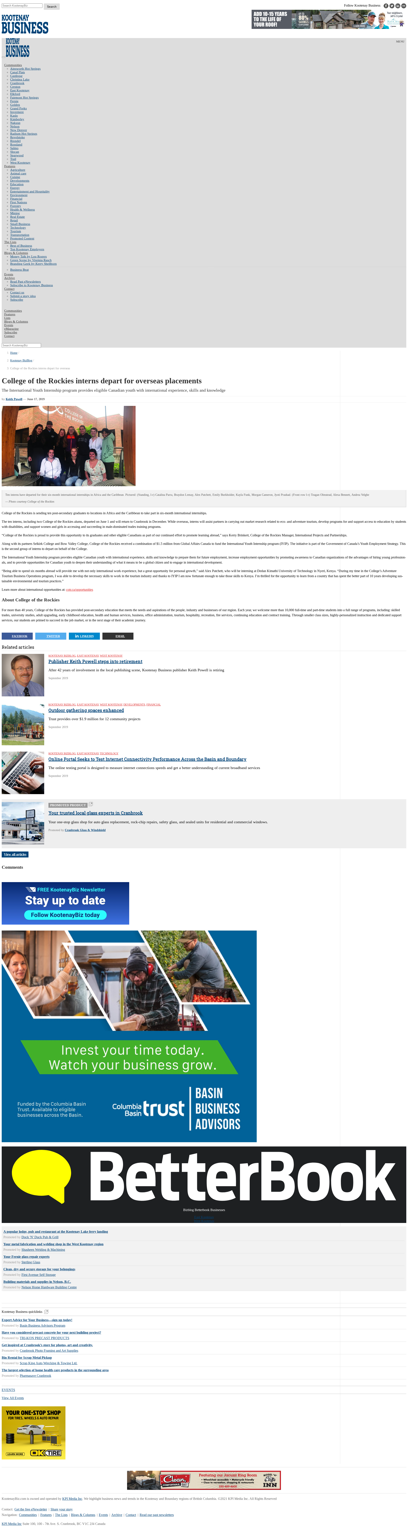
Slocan (14, 151)
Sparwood (17, 155)
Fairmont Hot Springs (24, 97)
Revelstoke (17, 137)
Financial (16, 198)
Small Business (20, 224)
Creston (15, 86)
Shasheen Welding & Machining (43, 1249)
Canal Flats (17, 72)
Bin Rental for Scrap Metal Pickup (27, 1357)
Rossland (16, 144)
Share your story (62, 1509)
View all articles (15, 854)
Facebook (19, 636)
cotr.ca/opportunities (79, 589)
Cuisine (15, 177)
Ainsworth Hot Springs (25, 68)
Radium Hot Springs (23, 133)
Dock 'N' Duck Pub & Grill (39, 1237)
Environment (18, 195)
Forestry (15, 206)
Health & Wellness (22, 209)
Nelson (15, 126)
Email (120, 636)
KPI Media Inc (72, 1498)
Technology (18, 227)
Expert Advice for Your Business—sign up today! (37, 1320)
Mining (15, 213)
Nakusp (15, 123)
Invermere (17, 112)
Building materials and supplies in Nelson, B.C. (37, 1282)
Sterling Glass (30, 1262)
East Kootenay (20, 90)
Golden (15, 104)
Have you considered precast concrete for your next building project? (51, 1332)
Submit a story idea (23, 296)
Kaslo (14, 115)
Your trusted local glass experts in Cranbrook (95, 813)
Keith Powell (14, 399)
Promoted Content (22, 238)
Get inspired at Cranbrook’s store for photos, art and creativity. (47, 1345)
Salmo (14, 148)
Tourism (15, 231)
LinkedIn (87, 636)
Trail (13, 159)
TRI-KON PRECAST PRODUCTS (44, 1338)
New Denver (18, 130)
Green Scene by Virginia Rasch (31, 260)
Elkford (15, 94)
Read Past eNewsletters (25, 281)
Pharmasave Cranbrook (35, 1375)
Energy (15, 188)
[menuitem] (208, 69)
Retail (14, 220)
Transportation (19, 235)
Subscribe (16, 299)
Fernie (14, 101)
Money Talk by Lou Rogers (28, 256)
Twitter (53, 636)
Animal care (18, 173)
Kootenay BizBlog (21, 360)
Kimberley (17, 119)
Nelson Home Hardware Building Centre (49, 1287)
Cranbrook (17, 83)
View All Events (13, 1398)
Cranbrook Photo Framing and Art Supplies (49, 1350)
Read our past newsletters (157, 1515)
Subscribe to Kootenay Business (31, 285)
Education (17, 184)
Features (9, 166)
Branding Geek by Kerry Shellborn (33, 263)
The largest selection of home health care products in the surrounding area (55, 1370)
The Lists (10, 242)
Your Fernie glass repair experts (26, 1256)
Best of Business (21, 245)
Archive (9, 278)
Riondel (15, 141)
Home (13, 352)
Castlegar (16, 76)
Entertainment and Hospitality (30, 191)
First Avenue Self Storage (38, 1275)
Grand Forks (18, 108)
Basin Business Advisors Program (42, 1325)
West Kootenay (20, 162)
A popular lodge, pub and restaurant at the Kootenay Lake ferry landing (55, 1231)
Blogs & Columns (16, 253)
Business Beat (19, 269)
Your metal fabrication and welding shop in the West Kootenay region (53, 1244)
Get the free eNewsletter (30, 1509)
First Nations (18, 202)
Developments (19, 180)
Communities (13, 65)
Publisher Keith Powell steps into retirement (95, 661)
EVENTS (8, 1390)
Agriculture (17, 169)
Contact (9, 288)
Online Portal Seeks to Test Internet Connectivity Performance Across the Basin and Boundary (147, 759)
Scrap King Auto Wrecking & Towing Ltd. (48, 1363)
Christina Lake (20, 79)
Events (103, 1515)
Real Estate (17, 216)
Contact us (17, 292)
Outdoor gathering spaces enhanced (86, 710)
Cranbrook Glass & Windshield (85, 830)
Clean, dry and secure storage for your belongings (39, 1269)
